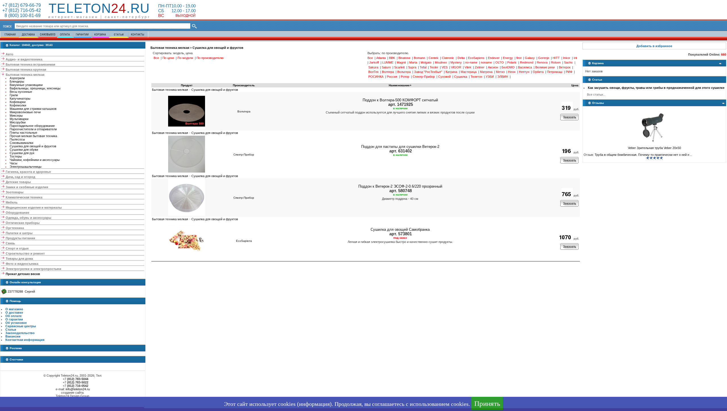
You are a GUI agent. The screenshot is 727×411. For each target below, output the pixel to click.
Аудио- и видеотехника (24, 59)
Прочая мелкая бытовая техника (33, 136)
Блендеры (17, 81)
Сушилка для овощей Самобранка (400, 229)
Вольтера (243, 111)
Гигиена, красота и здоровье (28, 171)
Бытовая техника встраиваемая (30, 64)
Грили (14, 95)
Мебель (12, 202)
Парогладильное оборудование (32, 125)
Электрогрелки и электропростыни (33, 268)
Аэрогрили (17, 78)
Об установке (16, 322)
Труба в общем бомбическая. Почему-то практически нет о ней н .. (643, 154)
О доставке (14, 312)
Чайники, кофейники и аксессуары (35, 160)
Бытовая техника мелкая (25, 74)
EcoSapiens (244, 240)
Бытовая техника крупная (26, 69)
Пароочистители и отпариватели (33, 129)
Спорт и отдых (17, 248)
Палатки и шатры (19, 233)
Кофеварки (18, 102)
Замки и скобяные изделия (27, 187)
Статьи (10, 329)
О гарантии (14, 319)
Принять (487, 403)
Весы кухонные (21, 91)
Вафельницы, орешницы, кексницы (35, 88)
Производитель (244, 85)
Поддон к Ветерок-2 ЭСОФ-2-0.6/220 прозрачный (400, 186)
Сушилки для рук (22, 153)
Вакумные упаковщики (26, 85)
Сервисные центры (20, 326)
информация (314, 404)
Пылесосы (17, 139)
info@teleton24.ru (78, 389)
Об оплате (13, 316)
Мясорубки (18, 122)
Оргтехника (15, 228)
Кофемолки (18, 105)
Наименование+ (400, 85)
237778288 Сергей (21, 291)
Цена (574, 85)
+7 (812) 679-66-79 (21, 5)
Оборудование (17, 212)
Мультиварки (19, 119)
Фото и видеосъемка (22, 263)
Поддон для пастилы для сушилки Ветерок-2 (400, 146)
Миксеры (16, 115)
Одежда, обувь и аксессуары (28, 217)
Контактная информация (24, 339)
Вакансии (12, 336)
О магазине (14, 309)
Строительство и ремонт (25, 253)
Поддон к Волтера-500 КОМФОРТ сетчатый (400, 100)
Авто (9, 54)
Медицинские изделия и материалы (34, 207)
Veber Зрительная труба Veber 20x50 (654, 148)
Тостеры (16, 156)
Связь (10, 243)
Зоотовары (14, 192)
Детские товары (18, 182)
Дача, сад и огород (20, 177)
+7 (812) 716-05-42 (21, 10)
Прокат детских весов (23, 274)
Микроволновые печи (25, 112)
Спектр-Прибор (243, 154)
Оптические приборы (22, 223)
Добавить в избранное (654, 46)
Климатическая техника (24, 197)
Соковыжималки (21, 142)
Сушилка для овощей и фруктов (33, 146)
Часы (13, 163)
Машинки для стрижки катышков (33, 108)
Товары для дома (19, 258)
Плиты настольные (23, 132)
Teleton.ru (99, 8)
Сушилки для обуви (24, 149)
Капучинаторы (20, 98)
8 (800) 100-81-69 (21, 15)
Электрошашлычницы (25, 166)
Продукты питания (20, 238)
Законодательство (20, 333)
